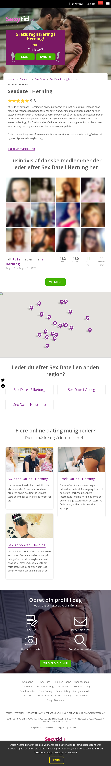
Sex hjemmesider (82, 691)
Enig (56, 760)
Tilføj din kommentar (21, 148)
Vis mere (55, 282)
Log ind (91, 4)
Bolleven (63, 686)
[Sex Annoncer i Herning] (29, 526)
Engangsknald (81, 681)
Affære (28, 695)
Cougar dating (63, 695)
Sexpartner (82, 695)
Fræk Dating (45, 691)
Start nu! (77, 3)
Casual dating (63, 691)
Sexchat (28, 686)
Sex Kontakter (27, 691)
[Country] (100, 3)
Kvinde (46, 57)
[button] (44, 332)
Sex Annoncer (45, 695)
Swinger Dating (45, 686)
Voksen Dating (63, 681)
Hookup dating (82, 686)
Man (25, 57)
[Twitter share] (3, 380)
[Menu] (107, 3)
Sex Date (45, 681)
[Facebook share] (3, 386)
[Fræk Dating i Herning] (82, 459)
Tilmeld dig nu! (55, 663)
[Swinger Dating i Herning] (29, 459)
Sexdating (27, 681)
